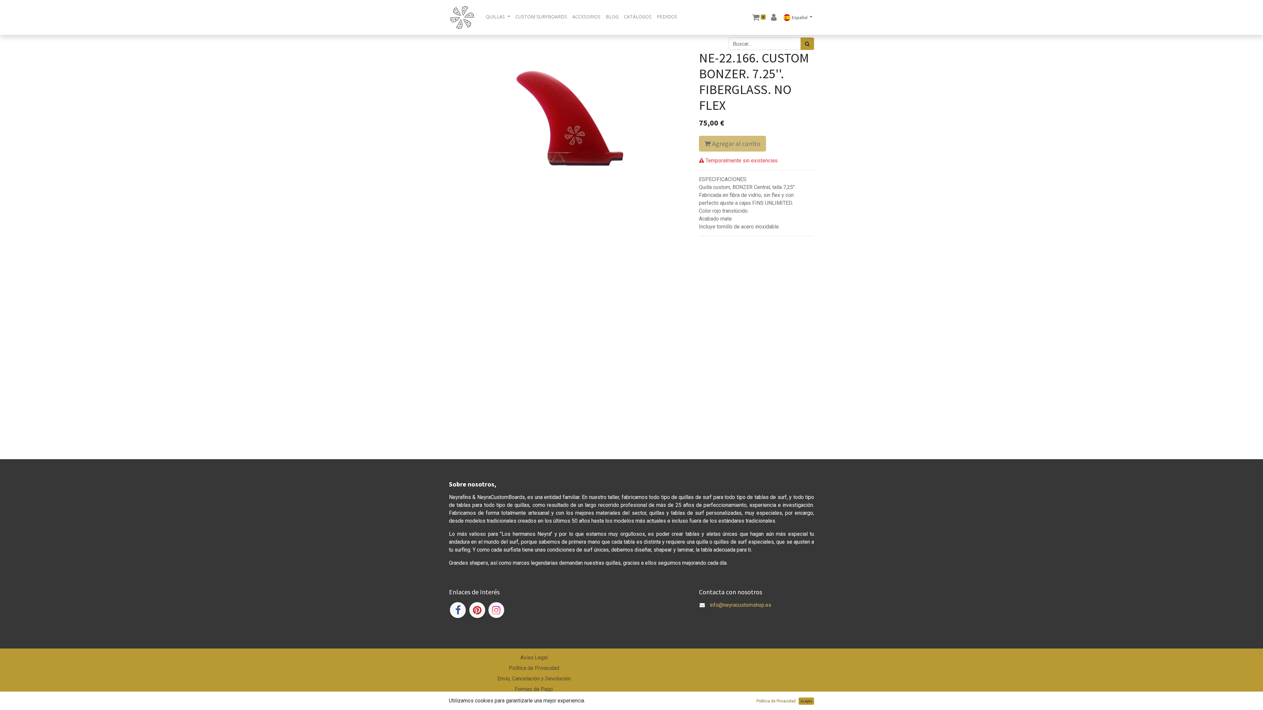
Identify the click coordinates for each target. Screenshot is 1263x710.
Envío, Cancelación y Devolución (534, 678)
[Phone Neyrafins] (699, 613)
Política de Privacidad (534, 668)
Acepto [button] (806, 700)
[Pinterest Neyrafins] (477, 610)
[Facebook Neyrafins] (458, 610)
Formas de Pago (534, 689)
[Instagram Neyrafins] (496, 610)
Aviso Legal (534, 657)
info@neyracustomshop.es (740, 605)
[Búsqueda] (807, 43)
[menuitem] (541, 17)
